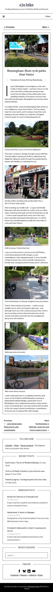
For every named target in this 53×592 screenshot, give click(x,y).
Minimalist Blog (34, 586)
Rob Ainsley (37, 80)
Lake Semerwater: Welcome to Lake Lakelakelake (13, 426)
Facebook (14, 575)
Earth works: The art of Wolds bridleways (22, 463)
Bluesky (23, 575)
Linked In (32, 575)
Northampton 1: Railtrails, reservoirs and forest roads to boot (39, 426)
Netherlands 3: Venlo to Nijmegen (21, 512)
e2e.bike (26, 5)
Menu (47, 16)
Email (40, 575)
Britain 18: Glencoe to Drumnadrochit (22, 497)
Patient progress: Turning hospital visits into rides (25, 479)
